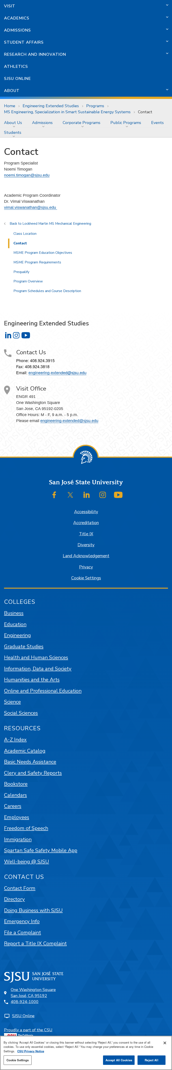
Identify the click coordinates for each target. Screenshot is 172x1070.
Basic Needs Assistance (30, 761)
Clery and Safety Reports (33, 772)
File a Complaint (22, 932)
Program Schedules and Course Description (47, 290)
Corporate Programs (81, 122)
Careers (12, 806)
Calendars (15, 795)
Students (12, 132)
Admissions (17, 30)
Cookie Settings (86, 578)
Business (14, 613)
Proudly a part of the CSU (28, 1030)
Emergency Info (22, 921)
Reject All (151, 1060)
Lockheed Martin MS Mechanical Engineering (56, 223)
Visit (9, 6)
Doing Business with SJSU (33, 910)
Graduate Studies (23, 646)
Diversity (86, 545)
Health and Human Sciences (36, 657)
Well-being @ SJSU (26, 861)
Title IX (86, 534)
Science (12, 701)
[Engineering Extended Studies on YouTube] (25, 335)
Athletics (16, 66)
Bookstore (16, 783)
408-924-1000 (25, 1001)
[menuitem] (14, 123)
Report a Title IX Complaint (35, 943)
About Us (13, 122)
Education (15, 624)
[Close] (165, 1043)
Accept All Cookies (118, 1060)
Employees (16, 817)
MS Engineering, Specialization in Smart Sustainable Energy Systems (67, 112)
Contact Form (19, 888)
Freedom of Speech (26, 828)
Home (9, 106)
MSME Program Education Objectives (42, 252)
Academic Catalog (24, 750)
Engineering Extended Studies (51, 106)
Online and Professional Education (43, 690)
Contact (20, 243)
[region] (86, 1053)
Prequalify (21, 271)
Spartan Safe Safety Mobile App (40, 850)
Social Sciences (21, 712)
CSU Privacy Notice (30, 1051)
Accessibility (86, 512)
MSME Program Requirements (37, 262)
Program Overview (28, 281)
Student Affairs (24, 42)
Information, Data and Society (37, 668)
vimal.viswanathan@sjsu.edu (30, 207)
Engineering (17, 635)
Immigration (18, 839)
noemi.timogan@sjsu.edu (26, 175)
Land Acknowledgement (86, 556)
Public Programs (125, 122)
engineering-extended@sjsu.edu (57, 372)
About (11, 90)
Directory (14, 899)
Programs (95, 106)
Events (157, 122)
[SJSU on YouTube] (118, 495)
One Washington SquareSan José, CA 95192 (33, 992)
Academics (16, 18)
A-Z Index (15, 739)
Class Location (25, 233)
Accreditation (86, 523)
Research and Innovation (35, 54)
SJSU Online (17, 78)
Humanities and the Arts (32, 679)
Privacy (86, 567)
